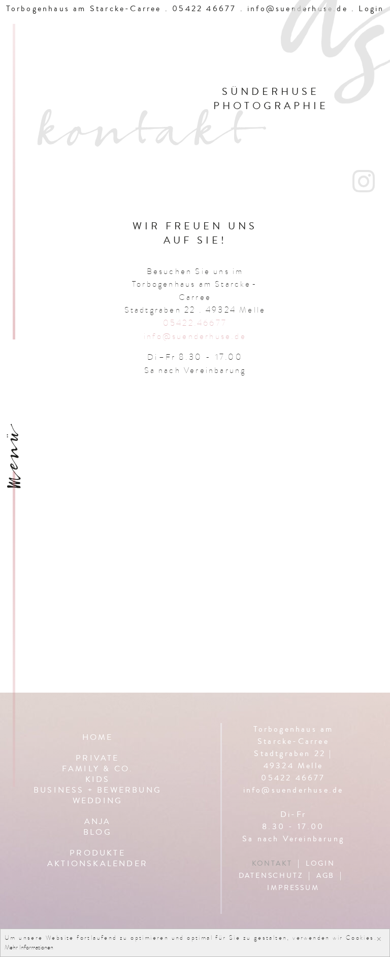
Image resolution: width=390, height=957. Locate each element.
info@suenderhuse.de (195, 336)
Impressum (293, 888)
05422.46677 (195, 323)
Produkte (97, 854)
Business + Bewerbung (97, 791)
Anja (97, 822)
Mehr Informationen (29, 947)
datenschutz (271, 876)
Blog (97, 833)
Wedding (97, 801)
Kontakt (272, 864)
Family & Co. (97, 769)
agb (325, 876)
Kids (97, 780)
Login (320, 864)
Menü (16, 462)
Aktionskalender (97, 864)
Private (97, 759)
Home (97, 738)
